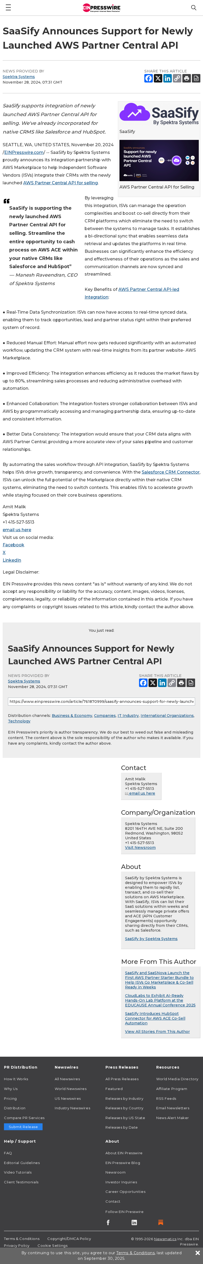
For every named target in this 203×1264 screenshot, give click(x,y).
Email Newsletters (173, 1108)
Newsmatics (165, 1239)
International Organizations (167, 715)
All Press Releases (122, 1079)
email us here (17, 529)
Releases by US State (125, 1118)
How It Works (16, 1079)
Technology (19, 721)
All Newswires (67, 1079)
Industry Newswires (72, 1108)
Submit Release (23, 1127)
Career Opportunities (125, 1191)
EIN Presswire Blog (122, 1163)
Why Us (10, 1089)
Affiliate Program (171, 1089)
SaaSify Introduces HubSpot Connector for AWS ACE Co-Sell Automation (155, 1018)
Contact (113, 1201)
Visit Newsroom (140, 847)
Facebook (13, 544)
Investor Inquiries (121, 1182)
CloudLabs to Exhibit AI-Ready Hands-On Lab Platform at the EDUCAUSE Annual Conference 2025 (160, 1000)
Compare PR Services (24, 1118)
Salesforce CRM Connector (171, 472)
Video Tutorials (17, 1172)
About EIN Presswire (124, 1153)
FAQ (8, 1153)
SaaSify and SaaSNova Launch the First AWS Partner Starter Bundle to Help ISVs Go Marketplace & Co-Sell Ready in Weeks (159, 980)
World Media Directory (177, 1079)
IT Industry (128, 715)
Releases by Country (124, 1108)
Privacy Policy (17, 1245)
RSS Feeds (166, 1098)
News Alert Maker (172, 1118)
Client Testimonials (21, 1182)
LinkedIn (12, 560)
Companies (105, 715)
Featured (114, 1089)
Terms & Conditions (21, 1238)
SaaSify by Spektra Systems (151, 938)
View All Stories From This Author (157, 1031)
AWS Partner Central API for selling (60, 182)
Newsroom (115, 1172)
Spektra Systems (19, 76)
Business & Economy (72, 715)
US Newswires (68, 1098)
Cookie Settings (52, 1245)
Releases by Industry (124, 1098)
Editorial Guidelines (22, 1163)
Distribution (15, 1108)
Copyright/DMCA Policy (69, 1238)
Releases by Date (121, 1127)
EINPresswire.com (24, 152)
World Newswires (70, 1089)
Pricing (10, 1098)
